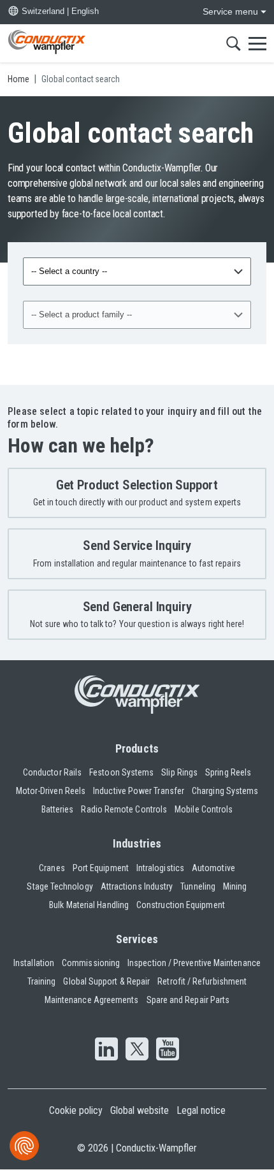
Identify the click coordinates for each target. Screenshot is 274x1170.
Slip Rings (179, 772)
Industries (137, 843)
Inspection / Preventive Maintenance (194, 963)
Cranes (51, 868)
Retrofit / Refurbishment (202, 981)
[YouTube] (167, 1050)
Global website (139, 1110)
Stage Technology (59, 886)
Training (41, 981)
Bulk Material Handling (89, 905)
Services (137, 939)
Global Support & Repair (106, 981)
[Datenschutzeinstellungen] (24, 1145)
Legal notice (201, 1110)
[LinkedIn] (106, 1050)
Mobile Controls (204, 809)
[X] (137, 1050)
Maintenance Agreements (92, 1000)
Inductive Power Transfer (138, 791)
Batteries (57, 809)
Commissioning (91, 963)
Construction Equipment (180, 905)
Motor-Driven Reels (50, 791)
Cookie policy (76, 1110)
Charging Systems (225, 791)
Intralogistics (160, 868)
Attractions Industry (137, 886)
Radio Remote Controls (124, 809)
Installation (33, 963)
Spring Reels (228, 772)
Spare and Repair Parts (188, 1000)
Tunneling (197, 886)
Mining (235, 886)
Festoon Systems (121, 772)
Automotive (213, 868)
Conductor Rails (52, 772)
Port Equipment (101, 868)
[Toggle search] (233, 43)
